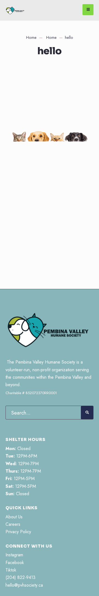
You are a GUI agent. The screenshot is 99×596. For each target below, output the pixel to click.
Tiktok (11, 570)
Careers (13, 524)
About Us (14, 517)
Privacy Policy (18, 532)
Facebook (15, 562)
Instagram (14, 555)
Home (31, 37)
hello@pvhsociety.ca (24, 585)
